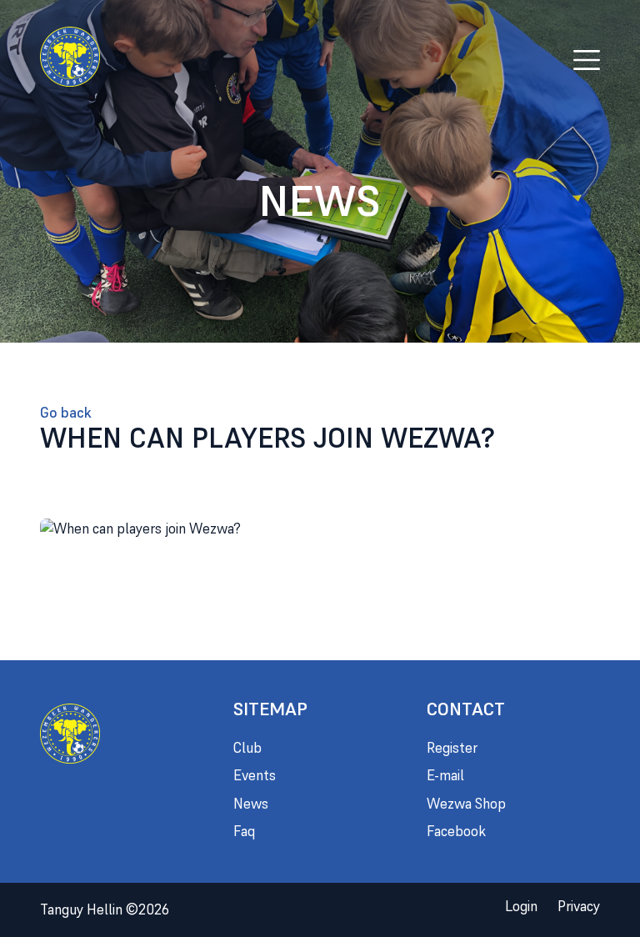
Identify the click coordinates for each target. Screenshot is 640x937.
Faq (244, 831)
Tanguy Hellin (104, 909)
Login (521, 906)
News (250, 803)
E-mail (445, 775)
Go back (66, 412)
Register (452, 748)
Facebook (456, 831)
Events (254, 775)
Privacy (579, 906)
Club (247, 748)
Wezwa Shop (466, 803)
